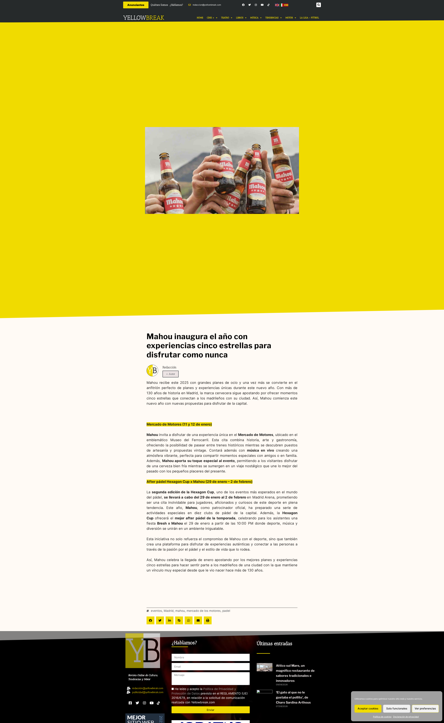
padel (226, 610)
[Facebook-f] (243, 5)
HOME (200, 17)
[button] (318, 5)
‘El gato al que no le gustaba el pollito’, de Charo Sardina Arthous (293, 697)
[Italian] (282, 4)
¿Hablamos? (176, 4)
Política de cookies (382, 716)
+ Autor (170, 373)
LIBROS (239, 17)
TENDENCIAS (272, 17)
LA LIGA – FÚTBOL (309, 17)
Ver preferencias (425, 708)
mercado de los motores (204, 610)
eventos (156, 610)
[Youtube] (262, 5)
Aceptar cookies (368, 708)
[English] (277, 4)
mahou (180, 610)
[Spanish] (286, 4)
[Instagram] (256, 5)
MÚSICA (254, 17)
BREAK (155, 17)
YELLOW (134, 17)
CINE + (210, 17)
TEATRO (225, 17)
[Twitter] (249, 5)
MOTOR (289, 17)
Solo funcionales (396, 708)
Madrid (169, 610)
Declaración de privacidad (406, 716)
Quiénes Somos (159, 4)
